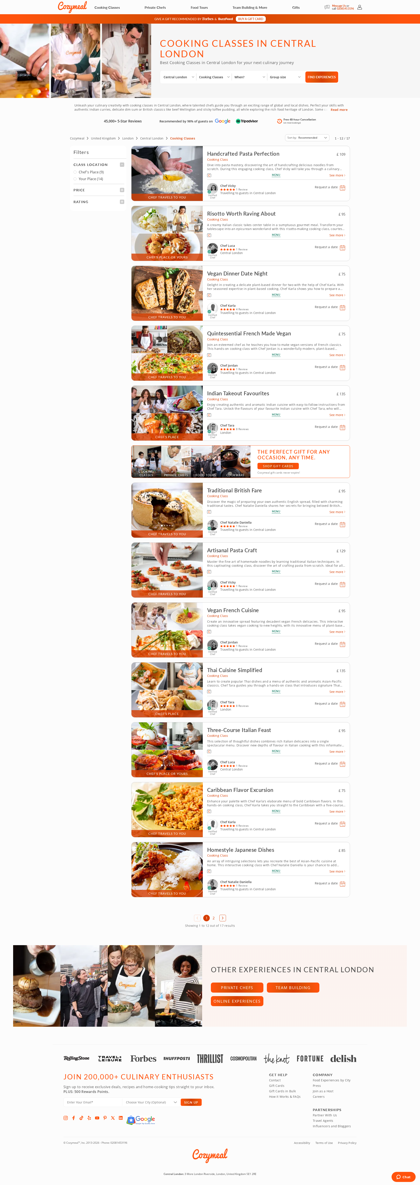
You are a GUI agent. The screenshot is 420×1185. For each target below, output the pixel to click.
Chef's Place (91, 172)
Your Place (91, 179)
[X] (113, 1118)
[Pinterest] (105, 1118)
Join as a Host (323, 1091)
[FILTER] (99, 164)
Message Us (339, 6)
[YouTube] (97, 1118)
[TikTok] (81, 1118)
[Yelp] (89, 1118)
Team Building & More (250, 7)
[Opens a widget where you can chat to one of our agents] (403, 1177)
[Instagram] (65, 1118)
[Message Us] (328, 7)
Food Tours (199, 7)
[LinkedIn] (121, 1118)
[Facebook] (73, 1118)
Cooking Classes (107, 7)
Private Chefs (155, 7)
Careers (319, 1096)
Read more (339, 110)
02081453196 (345, 8)
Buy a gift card (250, 19)
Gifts (296, 7)
